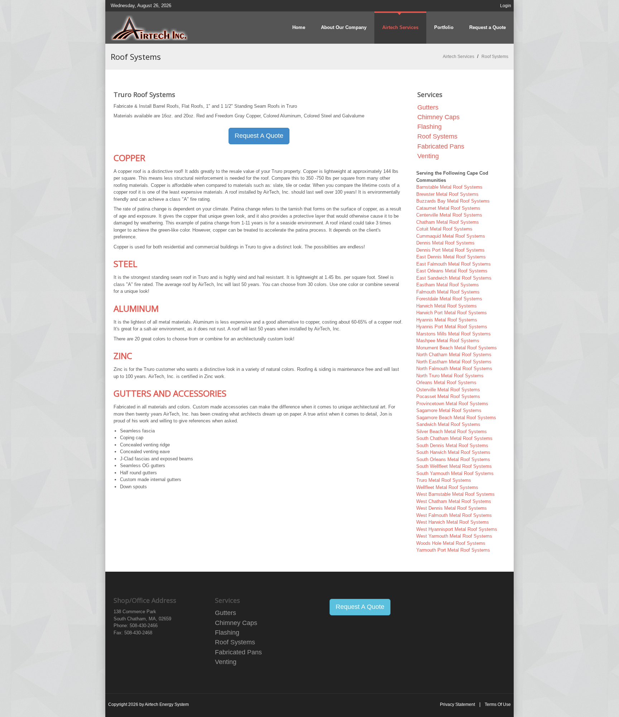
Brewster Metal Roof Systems (447, 194)
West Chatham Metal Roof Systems (453, 501)
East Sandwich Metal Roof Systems (453, 278)
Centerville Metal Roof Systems (449, 215)
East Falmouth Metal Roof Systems (453, 264)
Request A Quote (259, 135)
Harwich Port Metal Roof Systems (451, 312)
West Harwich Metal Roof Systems (452, 522)
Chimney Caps (438, 117)
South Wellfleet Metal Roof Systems (454, 466)
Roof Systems (437, 136)
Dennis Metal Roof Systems (445, 243)
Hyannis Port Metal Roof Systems (451, 326)
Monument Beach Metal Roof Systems (456, 347)
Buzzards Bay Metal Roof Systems (453, 201)
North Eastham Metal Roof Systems (453, 361)
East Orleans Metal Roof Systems (452, 270)
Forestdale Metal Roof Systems (449, 298)
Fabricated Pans (440, 146)
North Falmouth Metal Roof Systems (454, 368)
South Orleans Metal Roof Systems (453, 459)
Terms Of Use (498, 704)
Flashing (429, 126)
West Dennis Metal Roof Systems (451, 508)
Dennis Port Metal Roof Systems (450, 250)
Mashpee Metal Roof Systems (447, 340)
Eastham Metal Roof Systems (447, 284)
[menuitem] (400, 27)
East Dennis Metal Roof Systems (451, 257)
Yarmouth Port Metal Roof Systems (453, 550)
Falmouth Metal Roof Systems (448, 292)
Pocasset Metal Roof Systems (448, 396)
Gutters (427, 107)
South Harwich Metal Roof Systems (453, 452)
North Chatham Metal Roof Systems (453, 354)
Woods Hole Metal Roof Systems (450, 543)
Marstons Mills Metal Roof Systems (453, 333)
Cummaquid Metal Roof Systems (450, 236)
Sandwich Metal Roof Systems (448, 424)
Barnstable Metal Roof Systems (449, 187)
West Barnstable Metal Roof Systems (455, 494)
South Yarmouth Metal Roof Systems (455, 473)
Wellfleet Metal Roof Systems (447, 487)
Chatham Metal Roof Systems (447, 222)
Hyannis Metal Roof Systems (446, 320)
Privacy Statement (457, 704)
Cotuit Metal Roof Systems (444, 229)
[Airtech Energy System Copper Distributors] (149, 27)
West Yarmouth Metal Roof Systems (454, 536)
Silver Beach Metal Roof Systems (451, 431)
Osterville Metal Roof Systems (448, 389)
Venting (428, 156)
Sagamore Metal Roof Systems (448, 410)
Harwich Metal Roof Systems (446, 306)
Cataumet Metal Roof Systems (448, 208)
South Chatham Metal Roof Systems (454, 438)
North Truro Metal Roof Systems (450, 375)
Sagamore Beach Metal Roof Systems (456, 417)
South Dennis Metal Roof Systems (452, 445)
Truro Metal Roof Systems (443, 480)
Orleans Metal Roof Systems (446, 382)
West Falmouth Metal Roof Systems (454, 515)
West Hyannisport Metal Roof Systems (456, 529)
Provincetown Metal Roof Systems (452, 403)
